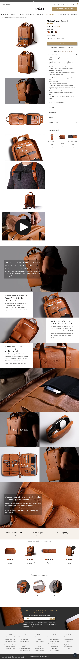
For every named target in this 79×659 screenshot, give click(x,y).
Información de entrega (10, 641)
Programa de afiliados (69, 639)
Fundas (12, 14)
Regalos (51, 14)
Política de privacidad (10, 646)
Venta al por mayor (68, 646)
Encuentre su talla (25, 646)
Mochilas (21, 14)
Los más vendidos (39, 648)
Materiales (51, 107)
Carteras (4, 14)
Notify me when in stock (67, 51)
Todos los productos (39, 650)
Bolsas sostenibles (54, 646)
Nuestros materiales (24, 641)
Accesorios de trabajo (54, 641)
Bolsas (39, 643)
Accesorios (30, 14)
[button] (50, 23)
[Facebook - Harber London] (66, 657)
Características (53, 54)
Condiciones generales (10, 639)
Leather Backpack (68, 562)
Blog (69, 648)
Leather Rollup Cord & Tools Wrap (49, 562)
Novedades (40, 14)
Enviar (52, 618)
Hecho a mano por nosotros (56, 102)
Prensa (68, 643)
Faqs (25, 644)
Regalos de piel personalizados (54, 643)
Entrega (51, 117)
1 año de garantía (10, 643)
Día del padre (54, 648)
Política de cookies (10, 648)
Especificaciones (53, 122)
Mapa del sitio (54, 652)
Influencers (68, 641)
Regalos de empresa (68, 644)
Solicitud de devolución (25, 650)
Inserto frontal (51, 35)
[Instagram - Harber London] (69, 657)
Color (50, 29)
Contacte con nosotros (25, 643)
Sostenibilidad (52, 112)
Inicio (3, 17)
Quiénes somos (24, 639)
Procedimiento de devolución (10, 644)
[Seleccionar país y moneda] (2, 4)
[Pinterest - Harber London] (71, 657)
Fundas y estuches (39, 641)
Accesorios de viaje (54, 639)
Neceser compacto (62, 141)
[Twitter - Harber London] (63, 657)
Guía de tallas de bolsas (25, 648)
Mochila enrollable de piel (29, 562)
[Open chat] (75, 655)
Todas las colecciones (54, 650)
